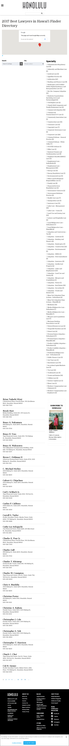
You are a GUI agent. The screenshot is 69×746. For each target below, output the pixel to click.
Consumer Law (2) (53, 124)
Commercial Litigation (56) (56, 110)
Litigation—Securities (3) (55, 288)
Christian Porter (11, 596)
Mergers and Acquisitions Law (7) (55, 318)
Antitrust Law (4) (53, 74)
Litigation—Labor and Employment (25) (54, 269)
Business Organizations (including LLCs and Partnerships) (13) (54, 98)
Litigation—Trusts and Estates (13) (54, 291)
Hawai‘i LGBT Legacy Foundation (42, 705)
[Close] (66, 737)
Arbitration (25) (52, 79)
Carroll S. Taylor (11, 515)
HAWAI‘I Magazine (56, 698)
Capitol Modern (41, 696)
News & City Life (12, 699)
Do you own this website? (27, 39)
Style (9, 705)
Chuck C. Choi (10, 654)
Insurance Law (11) (53, 203)
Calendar (10, 713)
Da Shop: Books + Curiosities (41, 699)
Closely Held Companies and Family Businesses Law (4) (56, 106)
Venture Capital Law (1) (55, 381)
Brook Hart (8, 411)
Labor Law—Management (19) (55, 207)
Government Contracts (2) (56, 190)
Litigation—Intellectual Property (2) (54, 265)
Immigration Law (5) (54, 200)
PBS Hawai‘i (40, 702)
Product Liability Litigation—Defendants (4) (56, 344)
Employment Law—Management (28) (53, 167)
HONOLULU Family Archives (13, 719)
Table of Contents (54, 435)
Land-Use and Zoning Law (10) (55, 214)
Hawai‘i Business (55, 696)
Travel (10, 707)
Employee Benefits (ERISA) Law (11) (55, 157)
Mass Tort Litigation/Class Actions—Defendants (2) (55, 296)
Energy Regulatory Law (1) (56, 173)
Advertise (24, 698)
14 (18, 679)
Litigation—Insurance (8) (55, 261)
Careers (24, 701)
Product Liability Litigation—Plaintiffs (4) (56, 349)
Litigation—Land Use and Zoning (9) (55, 274)
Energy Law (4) (52, 170)
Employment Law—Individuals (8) (53, 162)
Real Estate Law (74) (54, 363)
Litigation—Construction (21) (57, 246)
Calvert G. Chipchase (13, 480)
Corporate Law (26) (53, 134)
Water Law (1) (52, 383)
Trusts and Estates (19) (55, 375)
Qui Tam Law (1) (52, 360)
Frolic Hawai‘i (54, 703)
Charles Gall (9, 550)
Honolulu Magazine (34, 5)
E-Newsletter (52, 439)
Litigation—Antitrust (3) (55, 236)
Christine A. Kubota (12, 608)
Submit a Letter (26, 705)
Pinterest (56, 719)
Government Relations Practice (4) (54, 194)
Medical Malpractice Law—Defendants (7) (55, 308)
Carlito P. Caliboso (12, 503)
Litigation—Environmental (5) (55, 250)
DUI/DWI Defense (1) (54, 146)
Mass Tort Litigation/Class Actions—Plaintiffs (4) (55, 301)
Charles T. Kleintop (12, 561)
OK (45, 39)
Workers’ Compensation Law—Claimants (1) (56, 387)
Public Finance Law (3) (55, 357)
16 (25, 679)
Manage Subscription (55, 437)
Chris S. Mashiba (11, 584)
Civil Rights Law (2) (54, 102)
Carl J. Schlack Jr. (11, 492)
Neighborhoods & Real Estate (12, 710)
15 (21, 679)
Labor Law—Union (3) (54, 210)
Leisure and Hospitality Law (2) (56, 219)
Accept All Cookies (29, 742)
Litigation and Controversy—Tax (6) (56, 233)
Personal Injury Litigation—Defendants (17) (56, 335)
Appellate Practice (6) (54, 76)
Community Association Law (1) (56, 118)
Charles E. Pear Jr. (11, 538)
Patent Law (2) (52, 331)
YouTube (56, 725)
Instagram (57, 722)
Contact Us (25, 703)
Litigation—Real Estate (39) (56, 285)
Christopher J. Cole (12, 619)
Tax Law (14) (51, 370)
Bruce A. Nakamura (12, 422)
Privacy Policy (25, 709)
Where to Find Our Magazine (41, 728)
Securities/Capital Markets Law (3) (55, 366)
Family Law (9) (52, 183)
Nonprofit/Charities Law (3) (56, 329)
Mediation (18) (52, 305)
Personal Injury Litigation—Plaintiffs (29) (56, 340)
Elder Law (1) (51, 149)
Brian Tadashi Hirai (12, 399)
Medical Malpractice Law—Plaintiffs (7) (55, 313)
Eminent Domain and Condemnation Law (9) (54, 153)
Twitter (56, 716)
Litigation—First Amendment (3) (56, 257)
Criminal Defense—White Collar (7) (55, 143)
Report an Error (26, 707)
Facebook (56, 713)
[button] (40, 45)
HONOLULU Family (56, 701)
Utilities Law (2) (52, 378)
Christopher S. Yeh (12, 631)
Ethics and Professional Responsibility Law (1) (54, 179)
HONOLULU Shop (41, 725)
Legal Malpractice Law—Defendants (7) (55, 223)
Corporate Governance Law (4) (56, 131)
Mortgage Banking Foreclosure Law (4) (53, 322)
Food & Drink (11, 701)
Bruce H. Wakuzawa (12, 445)
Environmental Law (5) (55, 176)
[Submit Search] (41, 13)
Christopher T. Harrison (14, 642)
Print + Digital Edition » (53, 431)
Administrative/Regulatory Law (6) (55, 65)
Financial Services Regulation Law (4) (53, 187)
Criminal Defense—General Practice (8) (56, 138)
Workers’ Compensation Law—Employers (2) (56, 392)
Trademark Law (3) (53, 373)
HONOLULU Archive (10, 716)
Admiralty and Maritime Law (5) (56, 70)
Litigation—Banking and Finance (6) (55, 240)
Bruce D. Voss (9, 434)
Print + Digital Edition (40, 716)
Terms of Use (25, 711)
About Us (24, 696)
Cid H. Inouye (9, 666)
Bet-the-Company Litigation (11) (56, 92)
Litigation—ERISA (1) (54, 254)
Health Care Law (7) (54, 198)
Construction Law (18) (54, 122)
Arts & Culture (12, 703)
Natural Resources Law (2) (56, 326)
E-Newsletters (40, 719)
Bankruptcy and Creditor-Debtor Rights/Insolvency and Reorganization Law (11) (56, 86)
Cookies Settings (16, 742)
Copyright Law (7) (53, 127)
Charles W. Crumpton (13, 573)
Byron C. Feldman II (12, 457)
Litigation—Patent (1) (54, 282)
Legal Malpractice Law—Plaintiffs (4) (55, 228)
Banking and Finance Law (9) (57, 82)
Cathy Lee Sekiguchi (13, 526)
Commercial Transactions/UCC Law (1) (54, 113)
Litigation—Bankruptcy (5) (56, 244)
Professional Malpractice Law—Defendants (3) (55, 354)
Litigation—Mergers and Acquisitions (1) (55, 279)
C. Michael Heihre (12, 469)
